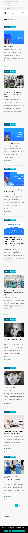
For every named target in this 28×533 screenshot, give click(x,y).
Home (11, 19)
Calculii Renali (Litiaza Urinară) (11, 143)
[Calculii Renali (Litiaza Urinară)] (14, 134)
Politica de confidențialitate (19, 530)
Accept (5, 530)
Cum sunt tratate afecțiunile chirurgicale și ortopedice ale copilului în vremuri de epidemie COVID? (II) (14, 478)
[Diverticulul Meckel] (14, 37)
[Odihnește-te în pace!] (14, 378)
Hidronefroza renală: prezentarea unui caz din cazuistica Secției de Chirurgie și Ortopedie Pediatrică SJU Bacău (14, 189)
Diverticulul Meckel (8, 46)
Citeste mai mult (7, 63)
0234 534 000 (8, 3)
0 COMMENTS (13, 27)
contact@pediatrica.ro (10, 5)
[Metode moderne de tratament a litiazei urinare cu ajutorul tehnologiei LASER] (14, 281)
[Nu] (26, 529)
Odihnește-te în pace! (9, 387)
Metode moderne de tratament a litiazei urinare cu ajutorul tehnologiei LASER (13, 292)
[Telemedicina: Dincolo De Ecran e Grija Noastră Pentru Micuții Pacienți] (14, 422)
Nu (10, 530)
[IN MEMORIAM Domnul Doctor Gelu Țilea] (14, 330)
